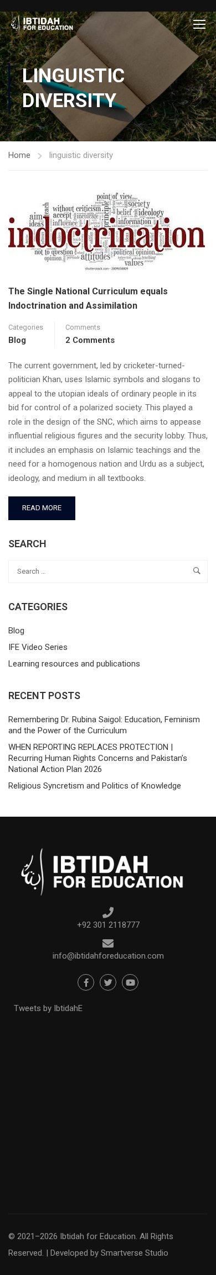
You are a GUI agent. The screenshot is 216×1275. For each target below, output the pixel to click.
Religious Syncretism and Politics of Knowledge (94, 786)
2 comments (90, 340)
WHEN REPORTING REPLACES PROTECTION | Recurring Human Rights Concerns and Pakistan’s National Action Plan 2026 (97, 758)
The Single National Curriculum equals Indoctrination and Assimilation (88, 298)
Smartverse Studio (134, 1253)
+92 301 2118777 (108, 925)
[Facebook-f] (86, 982)
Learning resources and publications (74, 664)
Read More (48, 504)
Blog (17, 340)
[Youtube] (130, 982)
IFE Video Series (38, 647)
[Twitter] (108, 982)
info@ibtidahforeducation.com (108, 956)
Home (19, 155)
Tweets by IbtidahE (48, 1008)
